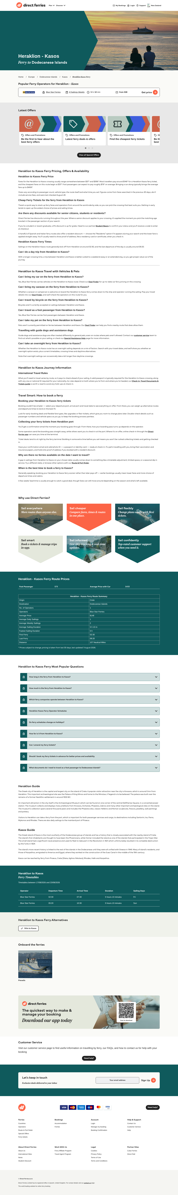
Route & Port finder (80, 463)
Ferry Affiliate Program (63, 1151)
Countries (22, 1123)
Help (129, 1130)
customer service (141, 335)
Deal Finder (94, 282)
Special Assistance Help (74, 338)
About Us (21, 1151)
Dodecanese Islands (48, 77)
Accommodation (61, 1123)
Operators (22, 1127)
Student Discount (24, 1161)
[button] (90, 677)
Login (93, 1123)
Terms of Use (96, 1157)
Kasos (64, 77)
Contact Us (131, 1123)
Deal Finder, (37, 295)
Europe (31, 77)
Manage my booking (98, 1127)
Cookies (94, 1151)
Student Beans (102, 226)
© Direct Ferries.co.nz (25, 1179)
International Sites (25, 1154)
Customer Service (134, 1127)
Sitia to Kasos (30, 928)
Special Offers (23, 1133)
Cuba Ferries (132, 1151)
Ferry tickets (22, 1137)
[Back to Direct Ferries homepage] (30, 5)
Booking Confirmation (99, 1130)
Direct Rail (131, 1154)
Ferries (57, 1127)
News (20, 1157)
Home (20, 77)
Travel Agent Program (63, 1154)
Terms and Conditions (99, 1161)
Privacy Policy (96, 1154)
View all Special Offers (89, 155)
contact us (87, 1183)
